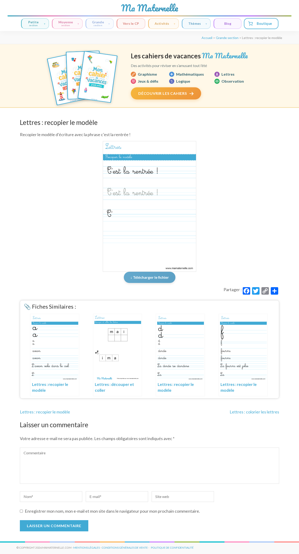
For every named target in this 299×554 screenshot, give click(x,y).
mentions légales (86, 547)
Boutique (264, 23)
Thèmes (194, 23)
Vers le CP (131, 23)
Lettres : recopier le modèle (45, 411)
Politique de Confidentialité (172, 547)
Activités (162, 23)
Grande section (227, 38)
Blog (227, 23)
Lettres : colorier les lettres (254, 411)
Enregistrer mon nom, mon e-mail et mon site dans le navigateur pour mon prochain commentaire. (112, 511)
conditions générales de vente (125, 547)
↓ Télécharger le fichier (149, 277)
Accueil (207, 38)
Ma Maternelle (149, 8)
